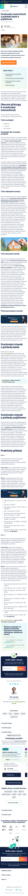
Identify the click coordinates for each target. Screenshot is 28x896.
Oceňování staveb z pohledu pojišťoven (13, 81)
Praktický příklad (9, 85)
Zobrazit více (10, 775)
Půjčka (19, 794)
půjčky (10, 713)
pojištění (5, 713)
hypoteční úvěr (14, 716)
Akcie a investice (8, 791)
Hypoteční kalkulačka (8, 62)
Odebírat (21, 668)
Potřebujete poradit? (14, 738)
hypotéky (23, 713)
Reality (2, 30)
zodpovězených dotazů (14, 735)
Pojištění (14, 794)
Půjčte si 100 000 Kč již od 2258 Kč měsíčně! (13, 2)
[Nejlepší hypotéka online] (14, 319)
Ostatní (14, 797)
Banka (15, 791)
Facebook (10, 890)
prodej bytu (16, 713)
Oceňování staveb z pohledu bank (14, 78)
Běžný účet (21, 791)
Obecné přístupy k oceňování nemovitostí (13, 74)
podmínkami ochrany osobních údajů (14, 674)
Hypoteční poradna (6, 794)
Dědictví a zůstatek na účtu (9, 752)
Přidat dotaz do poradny (14, 782)
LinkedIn (20, 890)
